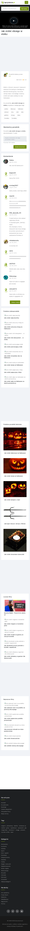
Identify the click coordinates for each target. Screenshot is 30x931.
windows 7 (12, 830)
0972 (11, 251)
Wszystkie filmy (5, 811)
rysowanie (21, 828)
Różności (3, 877)
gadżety (6, 115)
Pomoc (3, 903)
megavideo (4, 830)
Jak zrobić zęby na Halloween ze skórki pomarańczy (14, 382)
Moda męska (5, 868)
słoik (17, 112)
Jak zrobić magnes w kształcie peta (13, 624)
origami (3, 825)
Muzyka (3, 873)
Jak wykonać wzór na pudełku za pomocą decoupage (14, 708)
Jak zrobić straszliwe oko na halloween (13, 356)
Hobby (3, 862)
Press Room (4, 895)
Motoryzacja (4, 870)
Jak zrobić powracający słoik (13, 347)
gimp (7, 828)
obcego (13, 115)
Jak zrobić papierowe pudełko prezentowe (13, 719)
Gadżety (3, 859)
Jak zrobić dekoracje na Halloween (15, 453)
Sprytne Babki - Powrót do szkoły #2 (14, 613)
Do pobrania (4, 805)
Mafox (11, 160)
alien (22, 112)
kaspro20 (12, 173)
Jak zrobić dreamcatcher (12, 738)
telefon (16, 825)
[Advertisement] (15, 53)
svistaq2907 (13, 185)
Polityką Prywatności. (17, 926)
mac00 (11, 196)
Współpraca (4, 899)
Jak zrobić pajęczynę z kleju (13, 372)
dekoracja (13, 109)
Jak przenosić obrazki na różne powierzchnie (13, 730)
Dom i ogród (4, 853)
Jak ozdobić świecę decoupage (13, 745)
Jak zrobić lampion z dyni (12, 500)
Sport (2, 851)
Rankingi (3, 807)
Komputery (4, 844)
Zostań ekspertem (6, 809)
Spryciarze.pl (19, 920)
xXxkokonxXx (14, 240)
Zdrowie (3, 875)
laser (12, 832)
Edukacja (4, 855)
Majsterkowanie (5, 866)
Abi (10, 76)
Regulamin (4, 901)
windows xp (22, 825)
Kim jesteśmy (5, 892)
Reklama (3, 897)
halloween (20, 109)
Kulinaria (4, 846)
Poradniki (4, 879)
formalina (6, 118)
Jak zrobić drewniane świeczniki (14, 554)
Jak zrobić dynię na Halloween (13, 365)
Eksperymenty (5, 857)
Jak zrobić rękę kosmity (11, 318)
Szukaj (25, 8)
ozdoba (6, 109)
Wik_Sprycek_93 (15, 213)
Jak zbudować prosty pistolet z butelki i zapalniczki (14, 646)
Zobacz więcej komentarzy (15, 302)
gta (25, 828)
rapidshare (13, 828)
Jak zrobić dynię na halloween (13, 476)
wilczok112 (13, 289)
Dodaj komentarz (20, 147)
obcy (12, 112)
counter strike (5, 832)
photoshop (10, 825)
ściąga (17, 830)
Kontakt (3, 802)
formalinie (14, 118)
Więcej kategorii (5, 881)
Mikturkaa (12, 276)
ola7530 (12, 263)
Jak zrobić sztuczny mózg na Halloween (13, 327)
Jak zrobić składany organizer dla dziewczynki (14, 657)
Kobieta (3, 848)
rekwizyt (6, 112)
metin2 (3, 828)
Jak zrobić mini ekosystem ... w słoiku (14, 338)
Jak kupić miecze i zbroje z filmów (15, 523)
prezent (22, 830)
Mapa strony (4, 813)
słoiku (18, 115)
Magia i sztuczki (6, 864)
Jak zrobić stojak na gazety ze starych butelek (13, 635)
